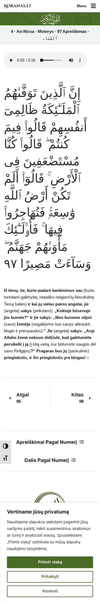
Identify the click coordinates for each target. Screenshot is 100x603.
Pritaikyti (50, 576)
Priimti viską (50, 562)
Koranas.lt (17, 6)
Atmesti (50, 591)
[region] (50, 553)
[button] (93, 6)
